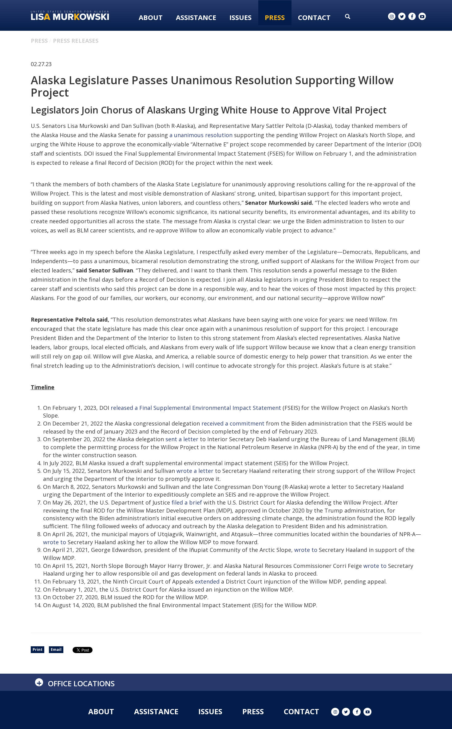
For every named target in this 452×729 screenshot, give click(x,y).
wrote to (54, 542)
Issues (240, 17)
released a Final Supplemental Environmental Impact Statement (196, 407)
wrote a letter (194, 470)
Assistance (196, 17)
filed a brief (187, 502)
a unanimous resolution (200, 135)
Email (56, 649)
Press (275, 17)
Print (37, 649)
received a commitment (232, 423)
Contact (314, 17)
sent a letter (181, 439)
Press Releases (75, 40)
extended (208, 581)
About (151, 17)
